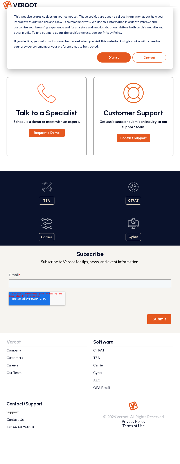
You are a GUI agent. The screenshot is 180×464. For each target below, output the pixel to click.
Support (13, 412)
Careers (12, 365)
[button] (173, 5)
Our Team (14, 372)
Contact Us (15, 419)
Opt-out (149, 57)
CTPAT (99, 350)
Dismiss (114, 57)
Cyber (98, 372)
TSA (96, 357)
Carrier (98, 365)
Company (14, 350)
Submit (159, 319)
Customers (15, 357)
